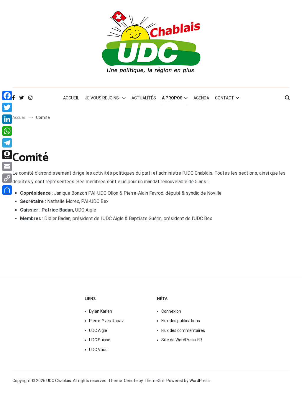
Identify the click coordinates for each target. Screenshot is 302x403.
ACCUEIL (71, 98)
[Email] (7, 166)
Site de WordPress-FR (181, 340)
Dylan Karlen (100, 311)
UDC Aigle (98, 330)
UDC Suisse (99, 340)
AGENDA (201, 98)
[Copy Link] (7, 178)
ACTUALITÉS (144, 98)
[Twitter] (7, 107)
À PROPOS (172, 98)
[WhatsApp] (7, 131)
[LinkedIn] (7, 119)
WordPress (199, 380)
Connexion (171, 311)
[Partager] (7, 190)
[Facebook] (7, 95)
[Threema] (7, 154)
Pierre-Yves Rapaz (106, 320)
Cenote (131, 380)
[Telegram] (7, 143)
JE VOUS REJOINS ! (103, 98)
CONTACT (224, 98)
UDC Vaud (98, 349)
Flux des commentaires (183, 330)
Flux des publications (180, 320)
